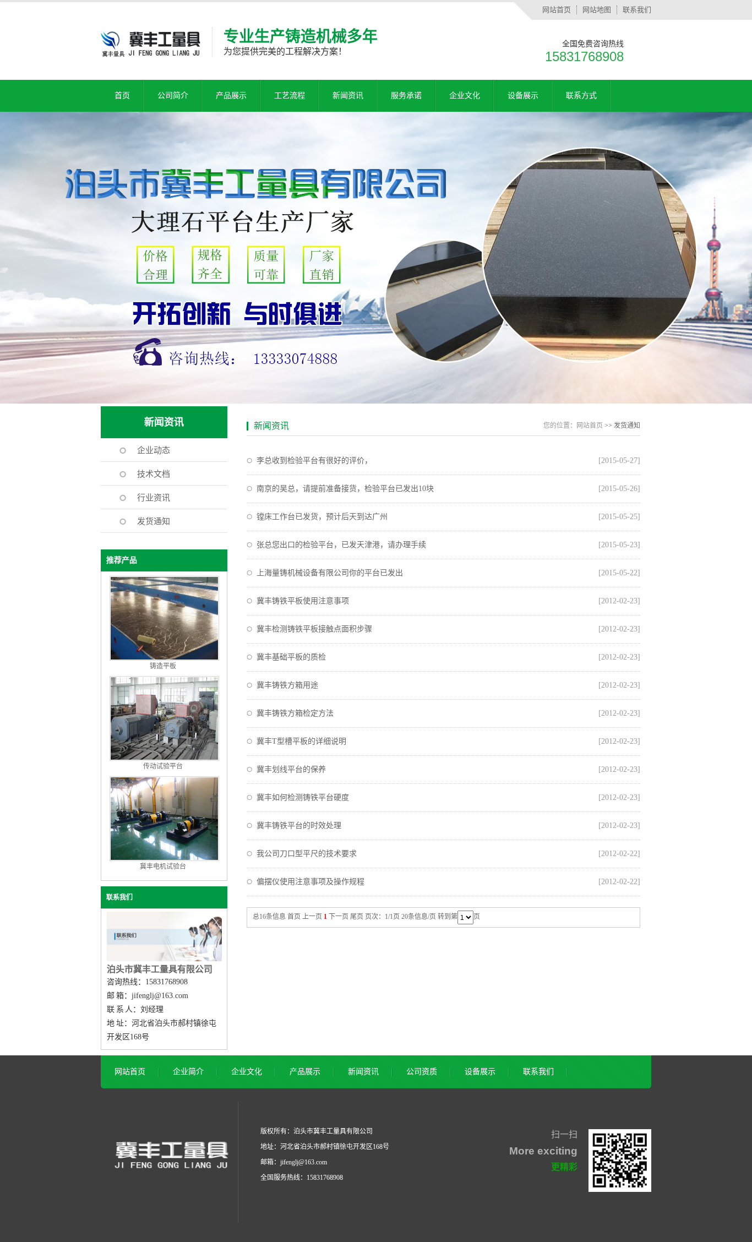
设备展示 (523, 95)
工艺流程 (289, 95)
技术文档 (153, 474)
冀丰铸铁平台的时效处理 (299, 825)
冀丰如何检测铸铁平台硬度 (303, 797)
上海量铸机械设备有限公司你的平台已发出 (330, 573)
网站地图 (596, 10)
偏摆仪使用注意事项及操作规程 (310, 882)
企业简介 (188, 1071)
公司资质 (421, 1071)
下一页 (338, 916)
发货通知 (153, 521)
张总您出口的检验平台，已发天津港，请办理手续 (341, 545)
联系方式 (581, 95)
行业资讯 (153, 497)
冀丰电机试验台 (163, 866)
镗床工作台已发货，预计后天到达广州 (322, 517)
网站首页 (556, 10)
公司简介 (172, 95)
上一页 (312, 916)
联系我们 (637, 10)
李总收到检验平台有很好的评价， (314, 460)
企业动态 (153, 450)
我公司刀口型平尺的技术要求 (307, 853)
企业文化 (464, 95)
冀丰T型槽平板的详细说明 (301, 741)
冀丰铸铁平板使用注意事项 (303, 601)
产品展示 (231, 95)
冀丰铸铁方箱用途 (287, 685)
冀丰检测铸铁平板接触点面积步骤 (314, 629)
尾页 (356, 916)
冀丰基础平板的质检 (291, 657)
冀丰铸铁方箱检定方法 (295, 713)
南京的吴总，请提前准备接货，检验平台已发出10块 (345, 488)
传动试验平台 (163, 766)
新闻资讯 (348, 95)
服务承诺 (406, 95)
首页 (122, 95)
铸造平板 (163, 666)
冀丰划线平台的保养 (291, 769)
